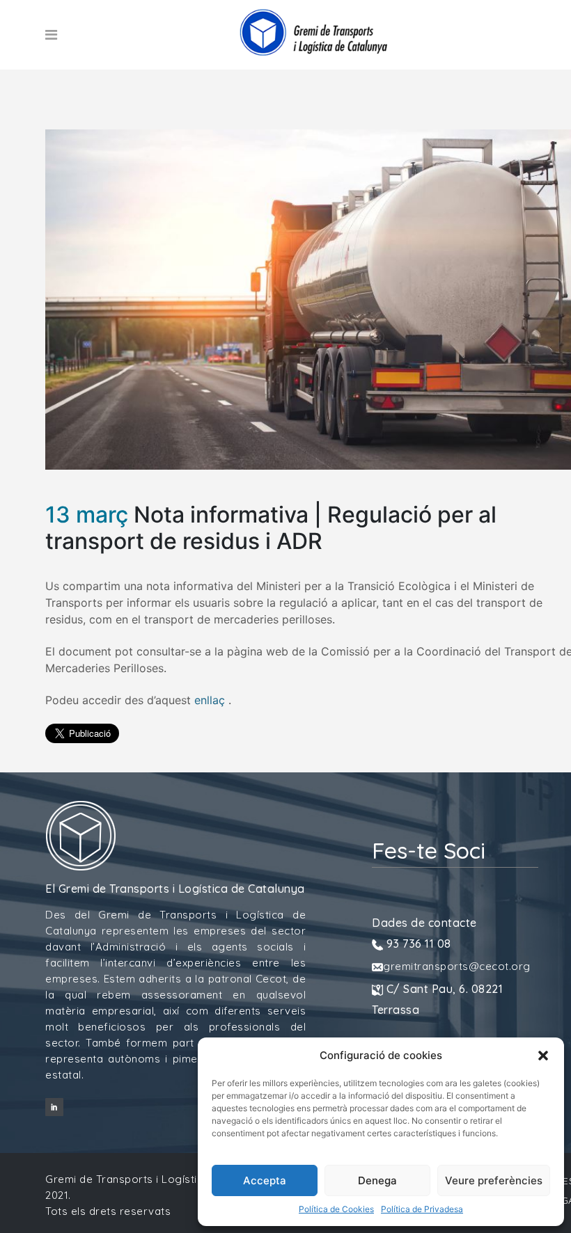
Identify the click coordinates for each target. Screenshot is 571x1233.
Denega (377, 1180)
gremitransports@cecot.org (457, 966)
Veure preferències (493, 1180)
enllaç (209, 700)
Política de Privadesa (422, 1209)
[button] (543, 1056)
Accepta (264, 1180)
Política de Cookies (336, 1209)
